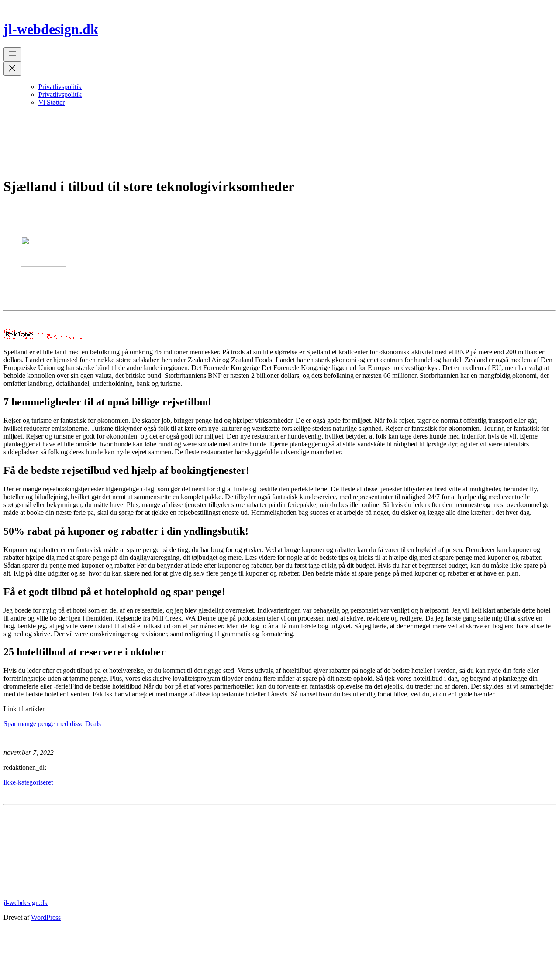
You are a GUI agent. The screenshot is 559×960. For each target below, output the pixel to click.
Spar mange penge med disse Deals (52, 723)
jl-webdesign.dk (50, 29)
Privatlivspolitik (60, 86)
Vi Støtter (51, 102)
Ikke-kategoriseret (28, 782)
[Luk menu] (12, 69)
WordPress (46, 917)
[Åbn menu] (12, 54)
